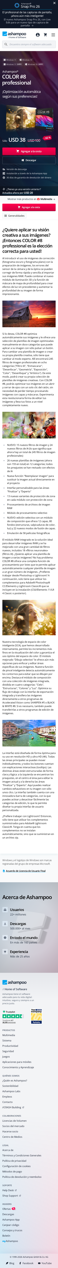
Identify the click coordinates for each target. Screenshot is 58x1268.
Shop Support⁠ (10, 1195)
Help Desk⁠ (8, 1190)
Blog (11, 1263)
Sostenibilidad (10, 1086)
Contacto (7, 1102)
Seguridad (8, 1051)
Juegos (6, 1056)
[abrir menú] (53, 34)
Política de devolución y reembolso (21, 1177)
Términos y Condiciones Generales (21, 1155)
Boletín (6, 1235)
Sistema (6, 1040)
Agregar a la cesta (31, 151)
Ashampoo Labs (11, 1091)
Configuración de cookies (16, 1166)
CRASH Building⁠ (11, 1107)
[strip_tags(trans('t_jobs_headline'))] (36, 1016)
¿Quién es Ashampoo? (14, 1080)
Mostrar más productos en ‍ (30, 199)
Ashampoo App (11, 1219)
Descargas (8, 1214)
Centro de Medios (12, 1136)
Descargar (30, 160)
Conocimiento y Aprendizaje (18, 1067)
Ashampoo (10, 1241)
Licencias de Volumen (14, 1120)
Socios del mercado (13, 1126)
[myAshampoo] (37, 34)
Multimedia (8, 1035)
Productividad (10, 1046)
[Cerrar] (54, 3)
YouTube (47, 1263)
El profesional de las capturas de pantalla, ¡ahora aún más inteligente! (27, 14)
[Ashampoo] (14, 982)
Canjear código (10, 1225)
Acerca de (7, 1150)
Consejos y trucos (12, 1230)
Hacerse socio (10, 1131)
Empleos (7, 1096)
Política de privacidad (14, 1160)
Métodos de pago (12, 1171)
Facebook (28, 1263)
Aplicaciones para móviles (16, 1062)
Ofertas (8, 1209)
